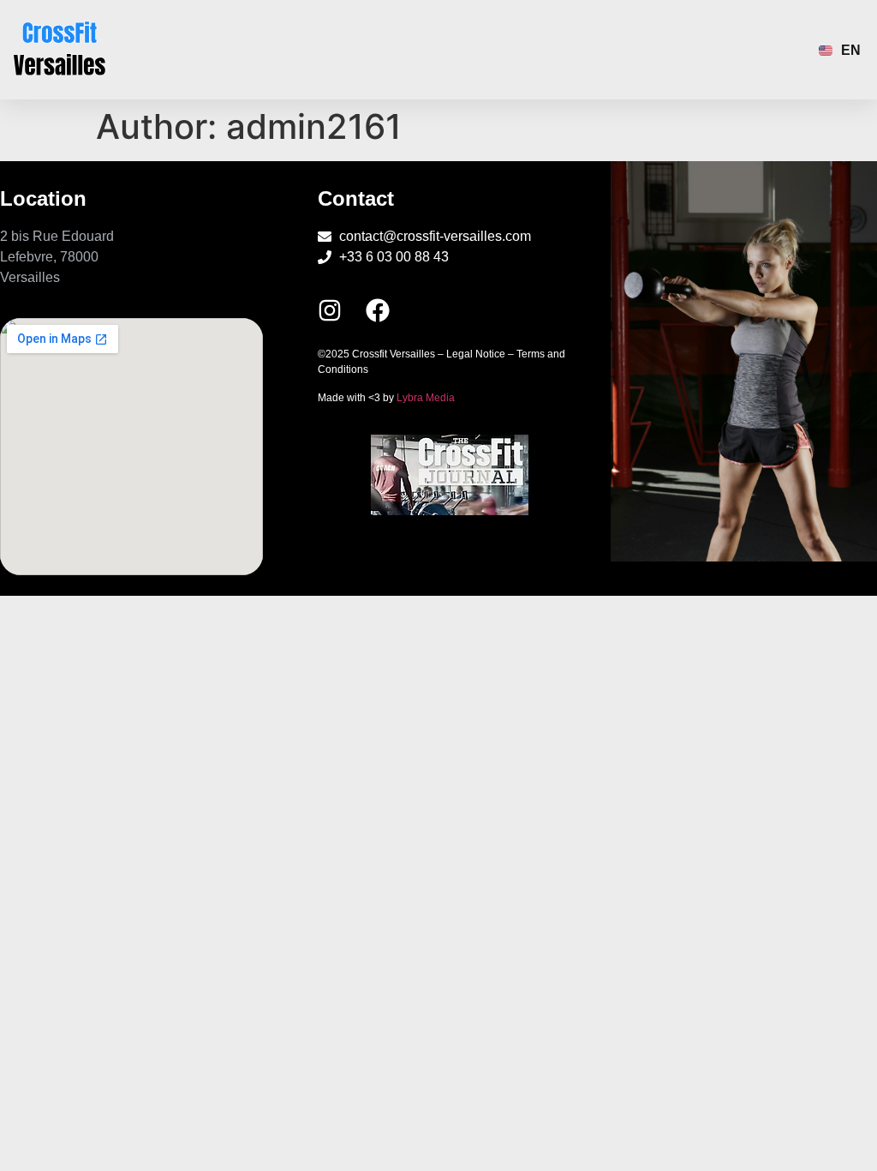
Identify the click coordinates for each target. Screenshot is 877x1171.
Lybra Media (426, 398)
